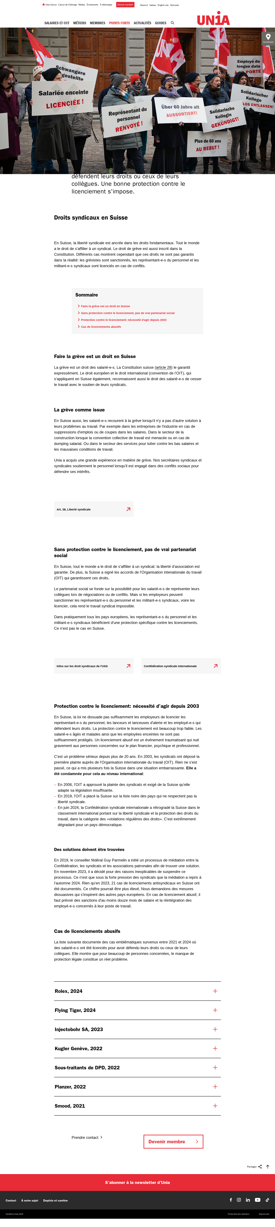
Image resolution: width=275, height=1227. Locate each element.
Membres (97, 23)
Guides (160, 23)
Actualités (142, 23)
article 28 (163, 367)
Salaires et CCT (56, 23)
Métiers (79, 23)
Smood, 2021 (70, 1106)
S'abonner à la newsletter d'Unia (137, 1182)
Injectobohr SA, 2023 (79, 1029)
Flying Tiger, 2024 (75, 1010)
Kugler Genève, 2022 (78, 1048)
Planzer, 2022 (70, 1087)
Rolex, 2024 (68, 991)
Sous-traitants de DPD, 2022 (87, 1068)
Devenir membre (166, 1142)
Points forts (119, 23)
